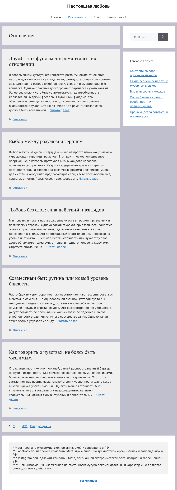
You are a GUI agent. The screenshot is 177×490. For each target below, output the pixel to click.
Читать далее (59, 110)
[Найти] (163, 37)
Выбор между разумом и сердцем (46, 141)
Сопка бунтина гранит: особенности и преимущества (146, 102)
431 (25, 426)
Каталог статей (116, 17)
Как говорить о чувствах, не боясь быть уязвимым (52, 355)
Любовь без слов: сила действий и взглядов (56, 210)
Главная (56, 17)
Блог (97, 17)
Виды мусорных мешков (147, 91)
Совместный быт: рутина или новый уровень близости (58, 281)
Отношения (75, 17)
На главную (88, 481)
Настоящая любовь (88, 6)
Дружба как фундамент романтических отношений (52, 61)
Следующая (40, 426)
